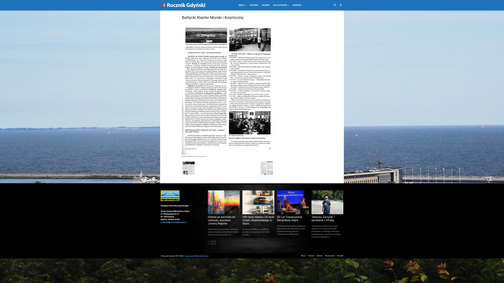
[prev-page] (209, 242)
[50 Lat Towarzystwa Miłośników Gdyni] (293, 202)
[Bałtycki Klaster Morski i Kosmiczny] (227, 154)
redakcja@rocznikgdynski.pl (174, 222)
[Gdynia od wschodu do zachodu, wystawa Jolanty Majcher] (224, 202)
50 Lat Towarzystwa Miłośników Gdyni (289, 218)
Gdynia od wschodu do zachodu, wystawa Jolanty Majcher (221, 220)
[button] (335, 5)
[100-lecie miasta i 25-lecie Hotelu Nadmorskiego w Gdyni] (258, 202)
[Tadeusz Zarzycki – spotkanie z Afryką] (327, 202)
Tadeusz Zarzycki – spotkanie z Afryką (323, 218)
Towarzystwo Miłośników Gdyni (196, 256)
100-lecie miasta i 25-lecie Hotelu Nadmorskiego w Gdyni (258, 220)
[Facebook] (340, 5)
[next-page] (213, 242)
